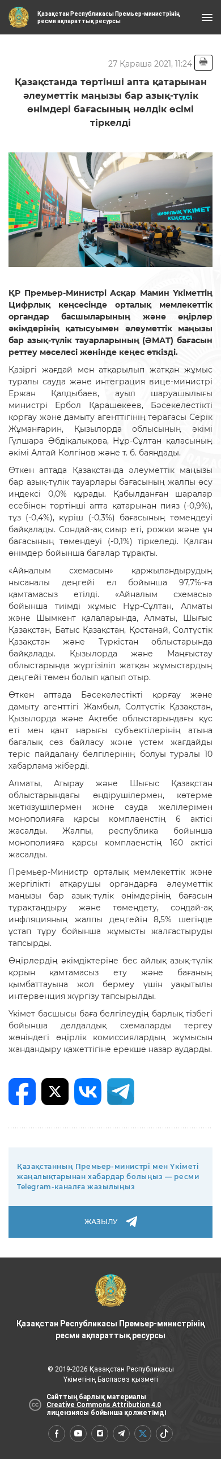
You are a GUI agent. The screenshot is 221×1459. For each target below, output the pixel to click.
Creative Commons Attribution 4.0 (103, 1405)
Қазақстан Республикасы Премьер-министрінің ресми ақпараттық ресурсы (110, 1329)
